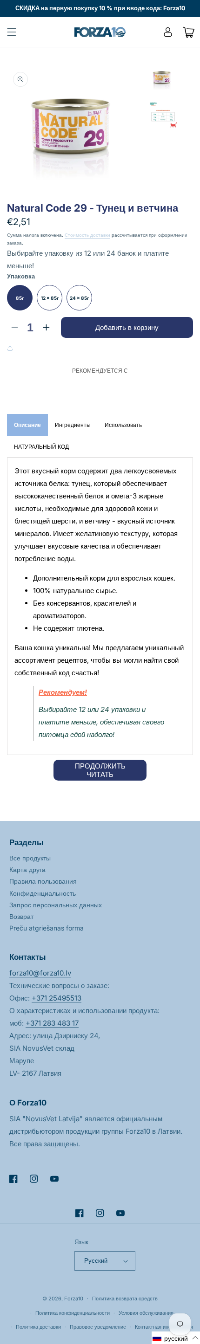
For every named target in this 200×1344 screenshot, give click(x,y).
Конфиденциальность (42, 893)
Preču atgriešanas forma (46, 928)
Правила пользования (43, 881)
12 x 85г (50, 298)
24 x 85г (79, 298)
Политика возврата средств (125, 1298)
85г (20, 298)
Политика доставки (38, 1327)
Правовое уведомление (98, 1327)
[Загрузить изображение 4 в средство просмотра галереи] (163, 115)
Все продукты (30, 858)
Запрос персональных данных (55, 905)
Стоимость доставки (87, 235)
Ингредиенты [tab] (73, 424)
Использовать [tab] (123, 424)
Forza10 (73, 1298)
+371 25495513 (56, 998)
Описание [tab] (27, 424)
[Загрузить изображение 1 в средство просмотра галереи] (163, 79)
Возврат (21, 916)
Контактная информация (164, 1327)
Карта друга (27, 869)
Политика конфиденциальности (72, 1313)
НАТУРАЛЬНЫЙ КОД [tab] (41, 446)
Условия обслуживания (146, 1313)
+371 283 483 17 (52, 1023)
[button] (11, 32)
